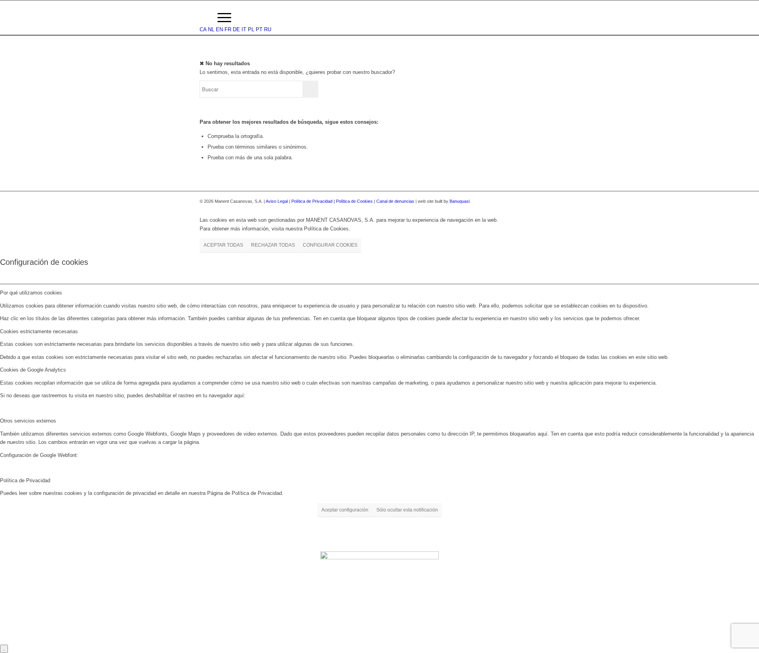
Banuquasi (459, 201)
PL (251, 29)
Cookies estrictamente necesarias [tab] (39, 331)
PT (259, 29)
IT (244, 29)
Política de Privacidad (312, 201)
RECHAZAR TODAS (273, 245)
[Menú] (224, 17)
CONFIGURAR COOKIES (330, 245)
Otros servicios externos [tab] (28, 421)
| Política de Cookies (354, 201)
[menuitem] (203, 17)
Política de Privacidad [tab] (25, 480)
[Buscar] (203, 17)
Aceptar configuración (344, 510)
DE (236, 29)
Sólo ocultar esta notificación (407, 510)
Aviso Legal (277, 201)
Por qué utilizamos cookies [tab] (31, 293)
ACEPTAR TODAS (223, 245)
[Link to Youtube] (553, 201)
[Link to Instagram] (542, 201)
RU (267, 29)
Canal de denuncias (395, 201)
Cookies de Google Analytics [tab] (33, 370)
